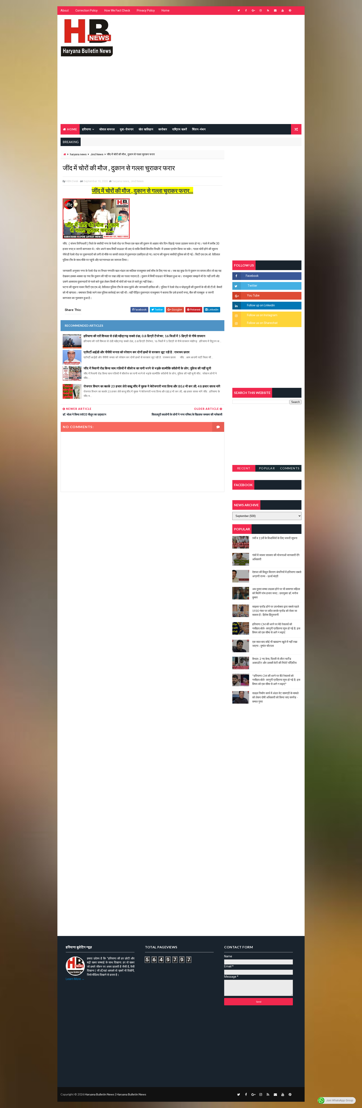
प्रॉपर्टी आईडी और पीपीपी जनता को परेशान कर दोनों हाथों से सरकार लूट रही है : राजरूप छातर (137, 352)
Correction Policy (86, 10)
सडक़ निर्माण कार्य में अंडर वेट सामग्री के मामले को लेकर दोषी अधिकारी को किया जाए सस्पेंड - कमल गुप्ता (275, 697)
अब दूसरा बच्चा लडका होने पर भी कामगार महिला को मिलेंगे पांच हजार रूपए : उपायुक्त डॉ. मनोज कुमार (276, 593)
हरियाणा (86, 129)
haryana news (78, 154)
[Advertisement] (181, 92)
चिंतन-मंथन (199, 129)
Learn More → (75, 979)
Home (165, 10)
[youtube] (282, 10)
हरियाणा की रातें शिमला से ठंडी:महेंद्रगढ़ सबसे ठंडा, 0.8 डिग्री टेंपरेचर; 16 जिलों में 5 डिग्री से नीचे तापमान (144, 336)
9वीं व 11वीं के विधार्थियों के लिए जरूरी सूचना (274, 538)
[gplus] (253, 10)
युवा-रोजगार (127, 129)
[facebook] (246, 10)
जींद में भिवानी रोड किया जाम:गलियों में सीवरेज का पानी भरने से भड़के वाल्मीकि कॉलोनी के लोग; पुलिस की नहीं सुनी (147, 368)
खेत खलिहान (146, 129)
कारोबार (162, 129)
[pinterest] (290, 10)
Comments (290, 468)
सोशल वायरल (107, 129)
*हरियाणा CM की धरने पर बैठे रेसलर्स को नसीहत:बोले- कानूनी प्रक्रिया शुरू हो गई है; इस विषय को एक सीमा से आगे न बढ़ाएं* (276, 680)
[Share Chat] (297, 10)
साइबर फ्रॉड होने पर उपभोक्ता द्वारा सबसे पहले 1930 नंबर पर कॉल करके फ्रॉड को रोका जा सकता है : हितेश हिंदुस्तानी (275, 610)
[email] (275, 10)
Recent (244, 468)
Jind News (96, 154)
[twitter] (238, 10)
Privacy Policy (146, 10)
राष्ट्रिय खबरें (179, 129)
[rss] (268, 10)
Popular (267, 468)
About (65, 10)
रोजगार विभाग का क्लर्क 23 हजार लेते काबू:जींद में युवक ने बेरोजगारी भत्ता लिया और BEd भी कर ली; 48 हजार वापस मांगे (152, 386)
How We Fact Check (117, 10)
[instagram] (260, 10)
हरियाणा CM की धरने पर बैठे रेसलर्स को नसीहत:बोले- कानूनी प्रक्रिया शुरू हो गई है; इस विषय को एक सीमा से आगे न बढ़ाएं (276, 628)
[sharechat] (297, 1094)
